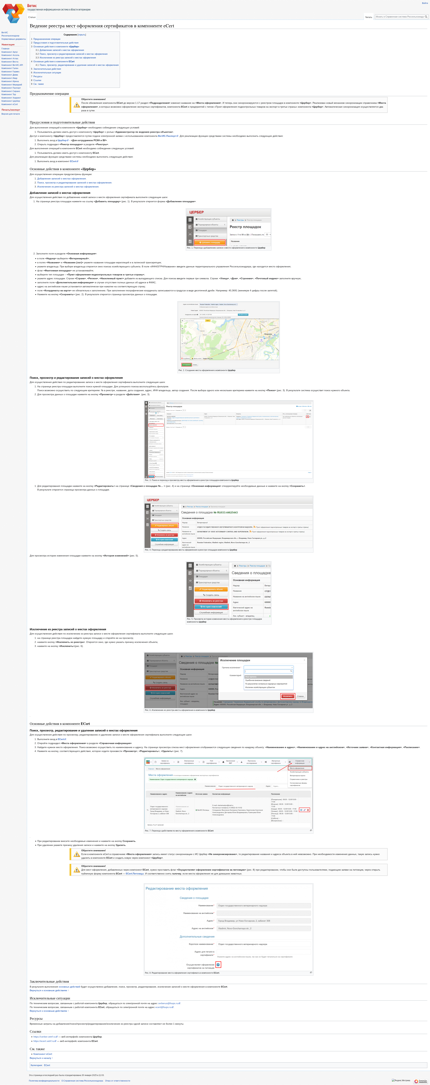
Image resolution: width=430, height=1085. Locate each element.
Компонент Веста (10, 62)
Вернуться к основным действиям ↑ (49, 990)
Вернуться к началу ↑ (41, 1058)
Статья (31, 17)
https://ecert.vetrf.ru (43, 1041)
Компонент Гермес (10, 71)
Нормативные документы (14, 39)
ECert (47, 1065)
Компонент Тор (9, 94)
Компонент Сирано (11, 91)
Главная (5, 48)
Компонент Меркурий (12, 85)
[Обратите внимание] (76, 104)
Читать (368, 17)
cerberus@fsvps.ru (168, 1003)
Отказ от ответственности (117, 1081)
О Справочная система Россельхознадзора (82, 1081)
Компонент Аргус (10, 52)
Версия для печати (11, 114)
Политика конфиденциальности (44, 1081)
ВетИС (5, 32)
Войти (425, 3)
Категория (36, 1065)
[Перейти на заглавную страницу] (13, 13)
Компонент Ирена (10, 81)
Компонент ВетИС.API (12, 65)
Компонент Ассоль (10, 55)
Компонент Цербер (11, 101)
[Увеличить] (311, 830)
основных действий (69, 986)
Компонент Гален (10, 68)
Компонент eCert (42, 1054)
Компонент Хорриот (11, 98)
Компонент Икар (9, 78)
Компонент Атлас (10, 58)
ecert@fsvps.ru (163, 1007)
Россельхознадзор (10, 36)
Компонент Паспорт (11, 88)
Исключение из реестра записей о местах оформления (68, 186)
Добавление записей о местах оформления (61, 178)
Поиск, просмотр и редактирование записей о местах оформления (74, 182)
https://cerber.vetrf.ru (44, 1036)
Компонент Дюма (10, 75)
